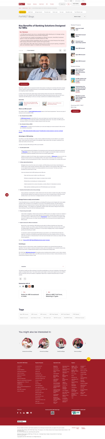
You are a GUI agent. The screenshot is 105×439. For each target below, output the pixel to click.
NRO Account (43, 314)
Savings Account (38, 12)
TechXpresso (74, 387)
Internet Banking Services (84, 378)
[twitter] (20, 412)
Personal (29, 4)
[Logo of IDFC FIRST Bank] (22, 3)
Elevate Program (84, 395)
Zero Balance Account (39, 403)
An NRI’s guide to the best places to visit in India (81, 80)
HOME (20, 8)
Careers (18, 367)
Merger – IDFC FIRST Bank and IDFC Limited (75, 367)
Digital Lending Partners (65, 396)
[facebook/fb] (17, 413)
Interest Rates (83, 372)
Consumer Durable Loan (40, 378)
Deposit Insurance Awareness (66, 369)
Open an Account (24, 84)
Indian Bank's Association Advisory (56, 380)
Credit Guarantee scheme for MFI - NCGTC (56, 386)
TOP (88, 359)
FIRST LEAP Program (83, 393)
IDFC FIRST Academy (21, 389)
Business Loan (38, 373)
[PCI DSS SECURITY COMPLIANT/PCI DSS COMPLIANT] (76, 412)
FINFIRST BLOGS (25, 8)
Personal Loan (47, 12)
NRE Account (34, 314)
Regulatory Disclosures (55, 367)
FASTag (36, 382)
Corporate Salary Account (40, 376)
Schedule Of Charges (83, 367)
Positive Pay (64, 385)
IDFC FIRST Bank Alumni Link (65, 393)
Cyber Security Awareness (83, 386)
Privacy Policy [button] (78, 428)
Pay (68, 4)
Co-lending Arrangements (65, 398)
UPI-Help (82, 387)
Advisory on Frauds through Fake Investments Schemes (56, 399)
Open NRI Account (80, 48)
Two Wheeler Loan (78, 12)
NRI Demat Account (79, 317)
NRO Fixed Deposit (65, 314)
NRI (47, 4)
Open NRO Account (80, 61)
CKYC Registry (65, 390)
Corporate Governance (21, 371)
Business (35, 4)
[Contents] (7, 194)
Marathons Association (74, 385)
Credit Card (41, 4)
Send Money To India (36, 317)
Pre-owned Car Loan (39, 396)
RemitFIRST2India (68, 317)
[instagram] (31, 413)
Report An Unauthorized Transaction (24, 380)
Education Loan (69, 12)
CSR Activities (56, 373)
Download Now (76, 111)
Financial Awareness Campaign (64, 387)
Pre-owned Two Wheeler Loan (41, 389)
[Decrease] (81, 1)
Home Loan (55, 12)
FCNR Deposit (76, 314)
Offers (82, 376)
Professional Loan (38, 374)
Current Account (38, 380)
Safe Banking (19, 384)
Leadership (19, 366)
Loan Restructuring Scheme (65, 375)
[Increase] (84, 1)
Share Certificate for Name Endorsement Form (75, 395)
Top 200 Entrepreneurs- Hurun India (74, 390)
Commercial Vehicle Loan (40, 399)
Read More (78, 74)
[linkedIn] (24, 413)
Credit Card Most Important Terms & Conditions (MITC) (56, 391)
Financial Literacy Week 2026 (65, 367)
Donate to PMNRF (84, 383)
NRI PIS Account (57, 317)
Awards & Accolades (21, 374)
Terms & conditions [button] (83, 428)
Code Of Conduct (20, 373)
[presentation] (20, 343)
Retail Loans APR (84, 370)
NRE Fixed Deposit (53, 314)
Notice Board (56, 368)
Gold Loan (37, 401)
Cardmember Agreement (56, 395)
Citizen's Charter (20, 391)
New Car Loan (38, 394)
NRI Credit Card (47, 317)
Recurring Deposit (38, 385)
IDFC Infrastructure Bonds (65, 379)
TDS (72, 397)
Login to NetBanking (64, 383)
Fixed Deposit (38, 383)
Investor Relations (20, 369)
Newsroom (19, 376)
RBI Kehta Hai (74, 377)
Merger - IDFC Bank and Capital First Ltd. (75, 371)
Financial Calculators (83, 381)
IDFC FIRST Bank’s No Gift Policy (56, 376)
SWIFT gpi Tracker (55, 403)
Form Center (74, 373)
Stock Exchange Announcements (56, 383)
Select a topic (77, 16)
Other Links (20, 421)
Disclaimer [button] (74, 427)
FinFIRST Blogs (83, 374)
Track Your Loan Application (65, 372)
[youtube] (27, 413)
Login (84, 4)
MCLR (73, 375)
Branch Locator (84, 368)
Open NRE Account (80, 54)
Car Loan (61, 12)
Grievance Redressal (21, 378)
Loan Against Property (39, 387)
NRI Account (37, 397)
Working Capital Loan (39, 392)
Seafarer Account (24, 317)
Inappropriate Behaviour (65, 401)
